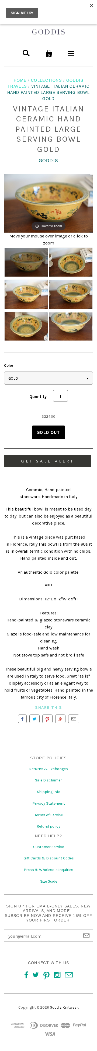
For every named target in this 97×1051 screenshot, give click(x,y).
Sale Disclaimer (48, 780)
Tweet (34, 719)
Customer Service (48, 847)
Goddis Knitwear (64, 1007)
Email (73, 719)
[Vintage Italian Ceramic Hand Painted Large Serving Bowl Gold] (26, 262)
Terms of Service (48, 815)
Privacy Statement (48, 803)
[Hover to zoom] (48, 202)
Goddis (48, 160)
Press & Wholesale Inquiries (48, 870)
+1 (60, 719)
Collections (46, 80)
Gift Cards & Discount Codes (48, 858)
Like (22, 719)
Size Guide (48, 881)
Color (8, 365)
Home (20, 80)
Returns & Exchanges (48, 769)
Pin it (47, 719)
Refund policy (48, 826)
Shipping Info (48, 792)
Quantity (38, 396)
